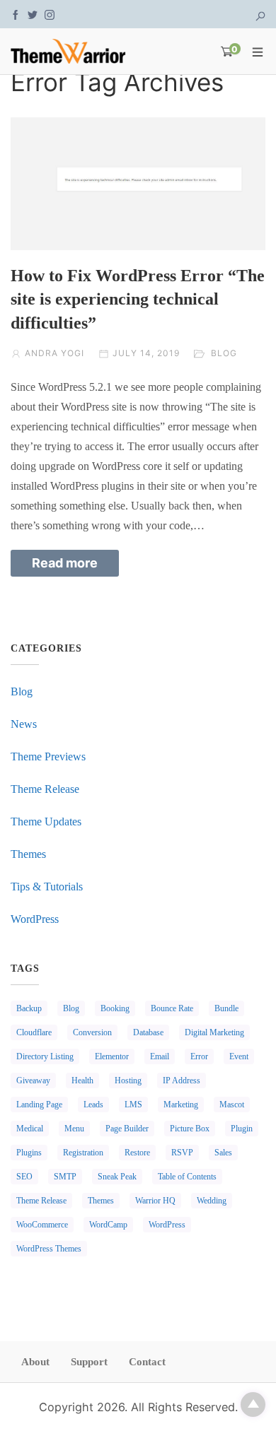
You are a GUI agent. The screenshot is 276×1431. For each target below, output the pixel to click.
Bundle (226, 1008)
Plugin (242, 1128)
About (35, 1361)
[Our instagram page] (49, 14)
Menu (74, 1128)
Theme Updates (46, 821)
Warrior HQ (155, 1201)
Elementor (112, 1056)
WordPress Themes (48, 1249)
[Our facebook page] (16, 14)
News (24, 724)
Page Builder (127, 1128)
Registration (83, 1153)
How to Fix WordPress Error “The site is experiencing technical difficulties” (138, 299)
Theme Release (45, 789)
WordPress (35, 919)
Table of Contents (187, 1177)
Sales (223, 1153)
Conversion (92, 1032)
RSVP (182, 1153)
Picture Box (189, 1128)
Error (199, 1056)
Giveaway (33, 1080)
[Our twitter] (33, 14)
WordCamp (108, 1225)
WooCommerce (42, 1225)
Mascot (231, 1104)
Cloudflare (34, 1032)
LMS (133, 1104)
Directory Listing (45, 1056)
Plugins (29, 1153)
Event (238, 1056)
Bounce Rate (172, 1008)
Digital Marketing (214, 1032)
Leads (93, 1104)
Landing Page (39, 1104)
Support (89, 1361)
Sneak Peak (117, 1177)
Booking (115, 1008)
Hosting (128, 1080)
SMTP (65, 1177)
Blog (224, 353)
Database (148, 1032)
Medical (29, 1128)
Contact (147, 1361)
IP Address (181, 1080)
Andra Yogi (54, 353)
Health (82, 1080)
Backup (29, 1008)
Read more (65, 562)
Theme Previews (48, 756)
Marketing (180, 1104)
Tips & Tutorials (47, 887)
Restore (137, 1153)
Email (159, 1056)
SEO (24, 1177)
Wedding (211, 1201)
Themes (28, 854)
